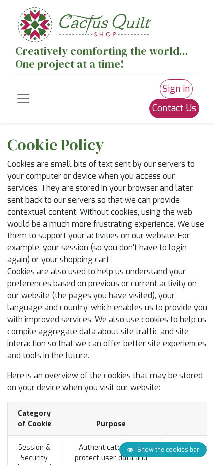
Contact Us (174, 108)
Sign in (176, 89)
